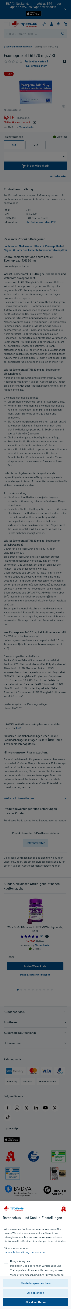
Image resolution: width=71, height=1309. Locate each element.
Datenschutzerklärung (16, 1252)
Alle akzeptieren (35, 1302)
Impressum (38, 1252)
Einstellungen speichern (36, 1283)
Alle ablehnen (35, 1292)
